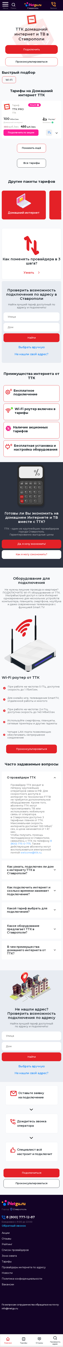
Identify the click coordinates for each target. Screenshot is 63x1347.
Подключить (31, 49)
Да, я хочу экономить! (32, 543)
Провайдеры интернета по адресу (24, 1267)
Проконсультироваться (31, 61)
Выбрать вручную (31, 347)
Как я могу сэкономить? (31, 554)
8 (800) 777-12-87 (20, 1217)
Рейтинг (7, 1244)
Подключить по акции (21, 132)
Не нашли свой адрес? (31, 354)
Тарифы (7, 1261)
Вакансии (8, 1284)
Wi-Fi (9, 79)
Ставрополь (32, 8)
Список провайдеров (15, 1250)
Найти (31, 337)
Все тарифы (31, 163)
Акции (6, 1232)
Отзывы (6, 1238)
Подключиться (31, 1172)
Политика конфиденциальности (22, 1278)
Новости (7, 1272)
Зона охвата (9, 1255)
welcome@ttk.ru (30, 852)
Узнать (29, 272)
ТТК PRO (18, 109)
